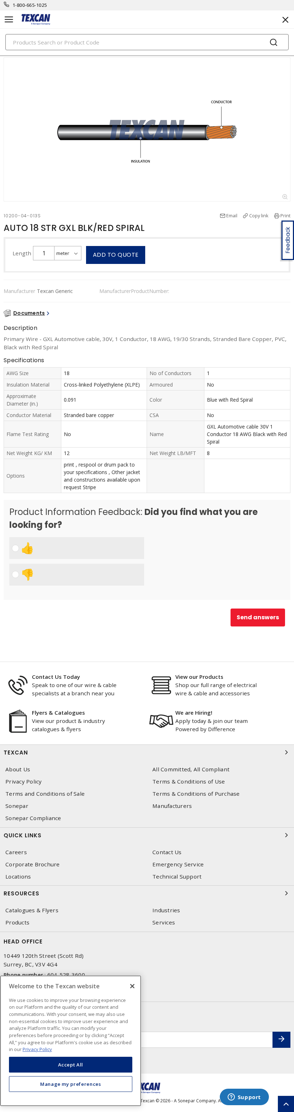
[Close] (132, 986)
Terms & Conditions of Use (188, 781)
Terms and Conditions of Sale (45, 793)
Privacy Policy (23, 781)
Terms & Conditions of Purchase (196, 793)
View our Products (199, 676)
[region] (70, 1040)
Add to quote (116, 255)
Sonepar (16, 806)
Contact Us (167, 852)
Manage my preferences (70, 1084)
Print (285, 215)
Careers (16, 852)
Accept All (71, 1064)
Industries (166, 910)
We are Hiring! (193, 712)
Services (163, 922)
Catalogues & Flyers (31, 910)
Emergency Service (178, 864)
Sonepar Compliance (33, 818)
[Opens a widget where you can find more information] (244, 1098)
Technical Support (176, 876)
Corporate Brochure (32, 864)
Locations (18, 876)
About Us (17, 769)
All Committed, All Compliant (190, 769)
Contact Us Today (56, 676)
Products (17, 922)
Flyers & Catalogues (58, 712)
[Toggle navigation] (9, 20)
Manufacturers (172, 806)
